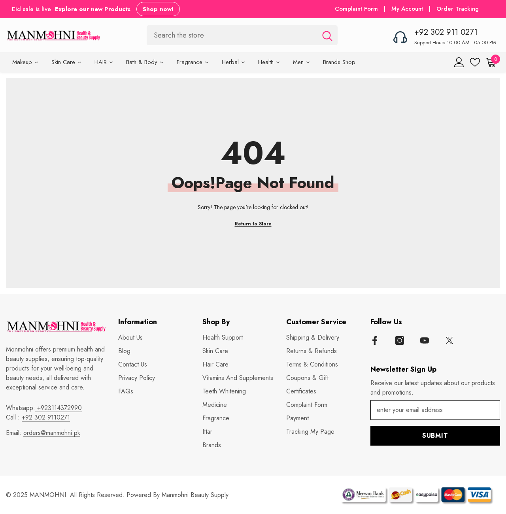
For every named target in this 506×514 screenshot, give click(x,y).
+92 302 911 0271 (446, 32)
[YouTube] (424, 340)
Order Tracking (457, 8)
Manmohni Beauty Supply (195, 494)
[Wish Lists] (475, 62)
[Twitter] (449, 340)
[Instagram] (399, 340)
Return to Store (253, 223)
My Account (408, 8)
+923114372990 (58, 407)
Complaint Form (356, 8)
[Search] (242, 35)
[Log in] (459, 62)
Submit (435, 435)
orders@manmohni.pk (51, 432)
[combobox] (232, 35)
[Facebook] (374, 340)
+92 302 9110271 (46, 417)
